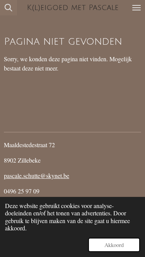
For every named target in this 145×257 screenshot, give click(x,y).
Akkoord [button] (114, 245)
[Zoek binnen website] (8, 7)
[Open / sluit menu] (136, 7)
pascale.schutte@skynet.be (36, 175)
